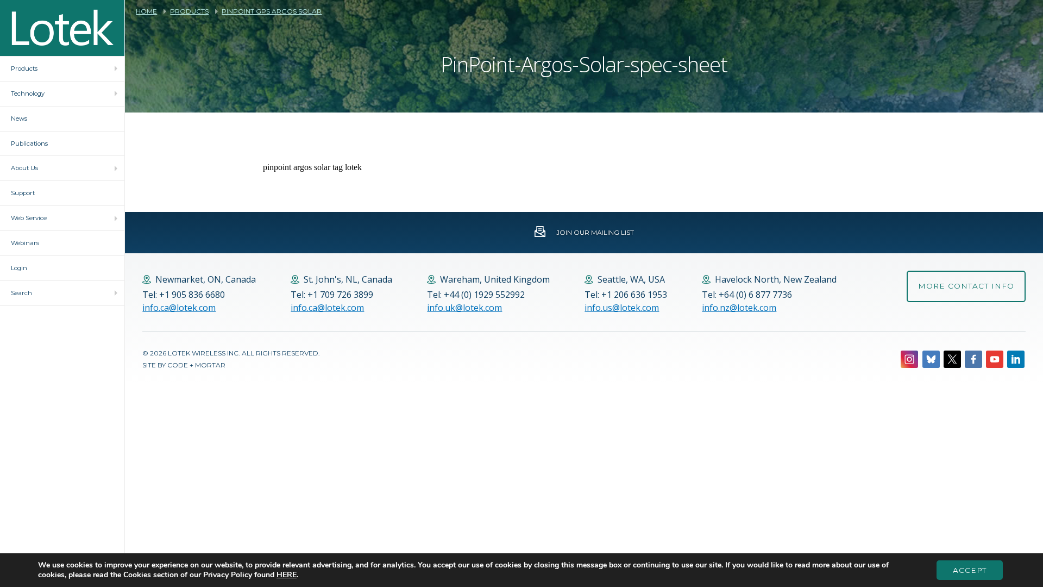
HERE (287, 575)
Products (189, 11)
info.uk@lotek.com (464, 308)
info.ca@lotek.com (179, 308)
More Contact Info (966, 286)
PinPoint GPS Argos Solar (272, 11)
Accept (970, 570)
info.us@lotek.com (622, 308)
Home (146, 11)
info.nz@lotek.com (739, 308)
